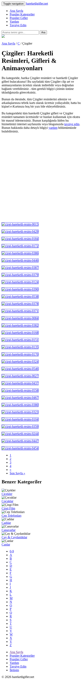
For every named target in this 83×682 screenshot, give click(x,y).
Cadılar (6, 522)
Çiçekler (7, 494)
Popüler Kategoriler (22, 14)
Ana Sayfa (16, 10)
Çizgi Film (8, 508)
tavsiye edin (71, 124)
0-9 (12, 551)
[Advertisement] (41, 177)
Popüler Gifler (19, 18)
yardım (53, 127)
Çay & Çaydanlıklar (14, 537)
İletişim (14, 670)
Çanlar (6, 544)
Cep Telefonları (11, 515)
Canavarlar (9, 530)
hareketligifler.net (37, 3)
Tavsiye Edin (18, 25)
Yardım (14, 21)
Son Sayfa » (17, 473)
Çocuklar (7, 501)
